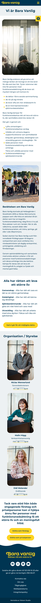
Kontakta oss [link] (20, 579)
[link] (38, 18)
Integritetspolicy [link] (20, 592)
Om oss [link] (20, 582)
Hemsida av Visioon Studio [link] (20, 600)
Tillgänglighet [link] (20, 585)
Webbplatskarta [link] (21, 589)
